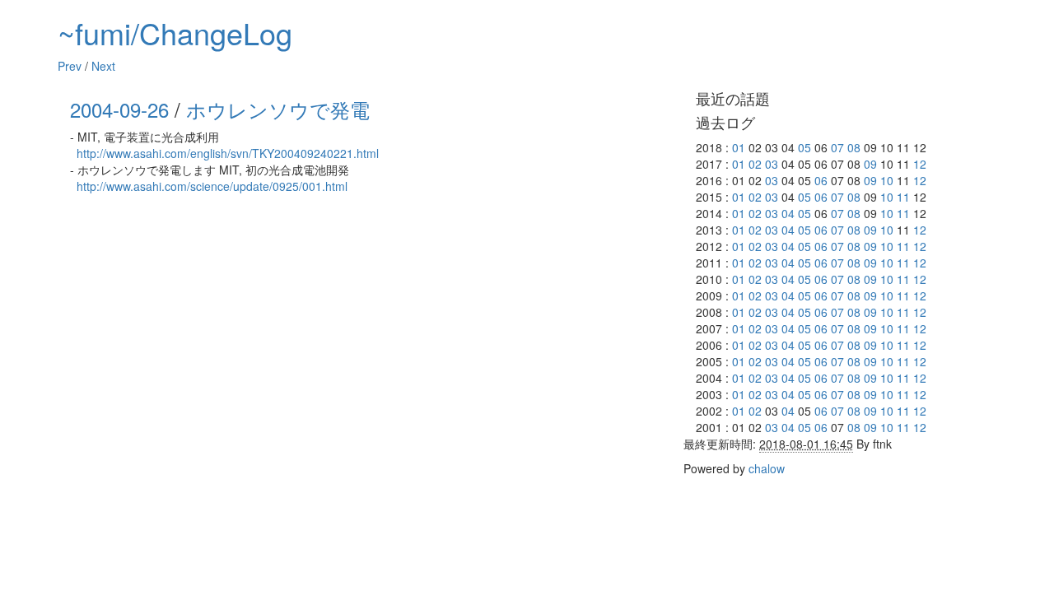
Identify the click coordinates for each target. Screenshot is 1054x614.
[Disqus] (370, 408)
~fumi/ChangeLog (175, 32)
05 (804, 147)
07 (837, 147)
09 (870, 164)
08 (853, 147)
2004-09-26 (119, 109)
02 (755, 164)
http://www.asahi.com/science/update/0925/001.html (212, 186)
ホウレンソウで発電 (278, 109)
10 (886, 180)
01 (738, 147)
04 (788, 213)
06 (821, 180)
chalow (767, 468)
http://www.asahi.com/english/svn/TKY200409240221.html (228, 153)
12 (919, 164)
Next (103, 66)
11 (903, 196)
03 (771, 164)
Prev (70, 66)
